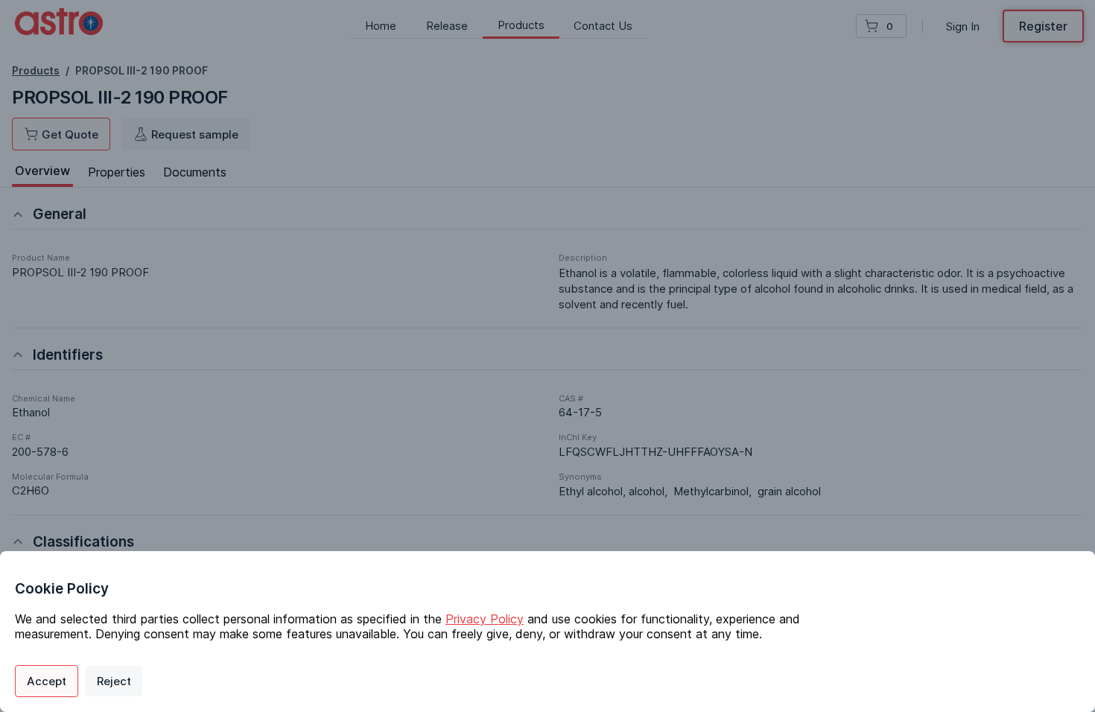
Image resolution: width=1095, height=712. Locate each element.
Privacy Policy (484, 618)
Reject (114, 681)
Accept (46, 681)
